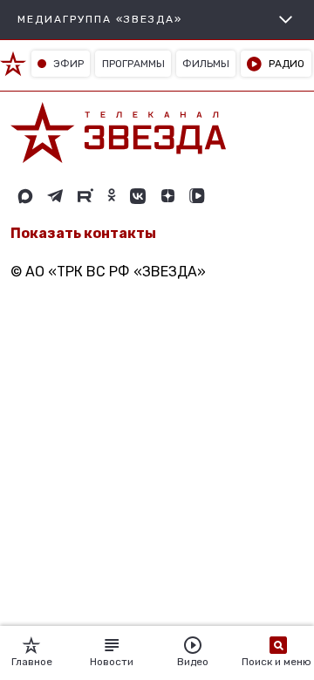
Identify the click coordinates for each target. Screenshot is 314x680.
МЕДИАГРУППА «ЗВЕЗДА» (99, 19)
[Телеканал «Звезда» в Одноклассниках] (111, 196)
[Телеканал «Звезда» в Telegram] (55, 196)
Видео (192, 662)
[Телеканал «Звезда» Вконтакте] (138, 196)
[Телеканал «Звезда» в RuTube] (85, 196)
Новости (111, 662)
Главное (31, 662)
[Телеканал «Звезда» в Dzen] (167, 196)
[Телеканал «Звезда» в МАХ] (25, 196)
